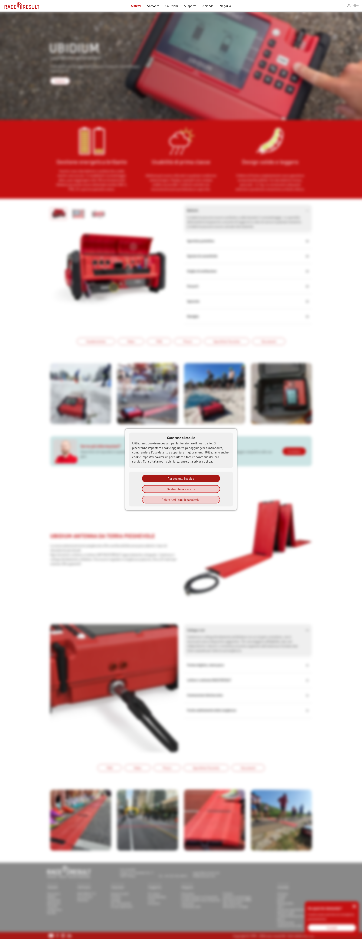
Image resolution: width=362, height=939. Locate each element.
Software (153, 6)
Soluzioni (171, 6)
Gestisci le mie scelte (181, 489)
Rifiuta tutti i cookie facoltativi (181, 500)
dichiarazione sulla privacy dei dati (190, 461)
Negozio (225, 6)
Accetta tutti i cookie (181, 478)
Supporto (190, 6)
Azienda (207, 6)
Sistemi (136, 6)
